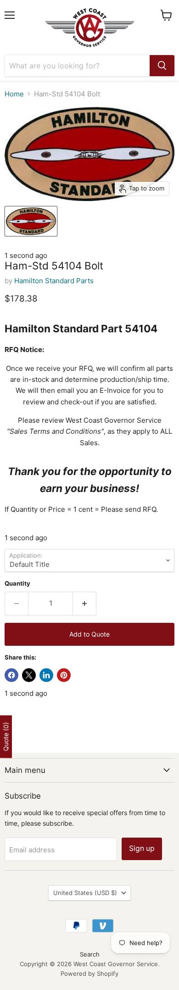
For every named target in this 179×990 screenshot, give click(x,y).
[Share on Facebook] (11, 675)
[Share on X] (29, 675)
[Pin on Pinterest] (64, 675)
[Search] (162, 65)
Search (90, 954)
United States (85, 892)
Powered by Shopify (89, 973)
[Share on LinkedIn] (46, 675)
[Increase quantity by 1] (84, 603)
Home (14, 94)
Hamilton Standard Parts (54, 280)
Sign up (142, 848)
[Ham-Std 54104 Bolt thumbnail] (31, 221)
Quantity (17, 583)
